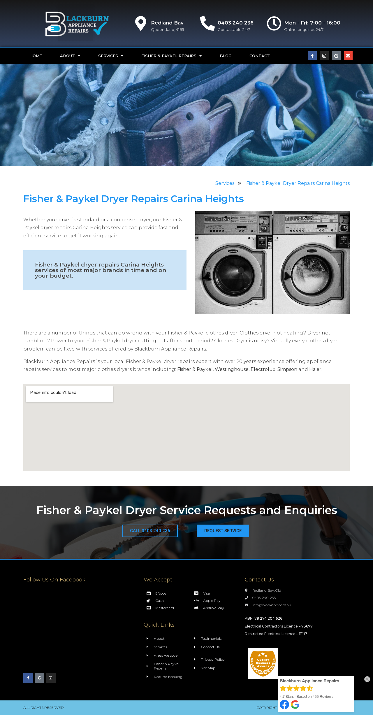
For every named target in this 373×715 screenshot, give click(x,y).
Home (35, 55)
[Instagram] (324, 55)
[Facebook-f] (312, 55)
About (67, 55)
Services (108, 55)
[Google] (336, 55)
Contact (259, 55)
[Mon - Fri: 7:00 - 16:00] (274, 23)
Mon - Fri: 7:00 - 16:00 (312, 23)
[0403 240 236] (207, 23)
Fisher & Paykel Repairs (168, 55)
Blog (225, 55)
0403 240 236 (236, 23)
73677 (307, 626)
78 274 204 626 (268, 618)
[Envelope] (348, 55)
